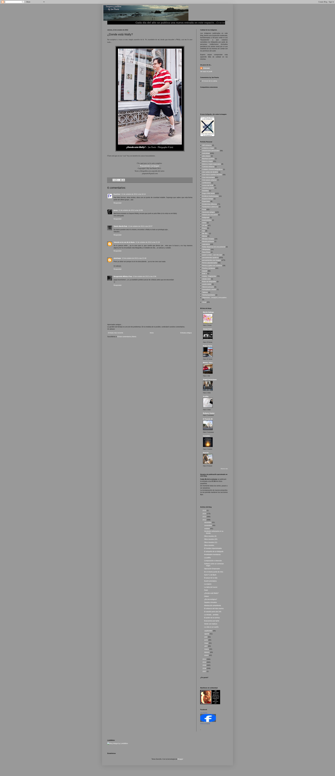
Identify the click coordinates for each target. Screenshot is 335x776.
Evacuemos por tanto (211, 621)
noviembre (208, 525)
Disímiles (205, 191)
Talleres (205, 292)
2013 (205, 517)
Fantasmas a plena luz (210, 207)
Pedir (206, 590)
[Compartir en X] (118, 180)
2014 (205, 514)
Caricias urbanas (208, 167)
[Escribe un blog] (116, 180)
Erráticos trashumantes (210, 196)
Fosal (204, 209)
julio (206, 637)
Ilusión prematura (210, 581)
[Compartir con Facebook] (121, 180)
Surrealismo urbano (209, 290)
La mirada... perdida (211, 615)
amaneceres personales (210, 151)
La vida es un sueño (211, 627)
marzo (206, 649)
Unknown (206, 68)
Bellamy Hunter (209, 413)
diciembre (208, 522)
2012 (205, 520)
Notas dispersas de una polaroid (213, 247)
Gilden (206, 596)
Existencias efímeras (209, 204)
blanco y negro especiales (211, 164)
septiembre (208, 631)
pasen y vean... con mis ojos (212, 255)
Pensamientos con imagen (149, 165)
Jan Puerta (203, 713)
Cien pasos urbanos (209, 180)
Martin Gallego (208, 312)
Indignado (205, 217)
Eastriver (117, 194)
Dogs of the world (208, 193)
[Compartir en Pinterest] (123, 180)
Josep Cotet (207, 329)
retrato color (206, 279)
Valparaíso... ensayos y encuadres (214, 298)
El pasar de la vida (210, 578)
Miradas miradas (208, 239)
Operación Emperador (212, 569)
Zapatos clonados (210, 602)
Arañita (205, 396)
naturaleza (206, 244)
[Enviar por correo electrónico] (113, 180)
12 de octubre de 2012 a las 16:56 (130, 210)
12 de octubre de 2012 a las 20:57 (140, 226)
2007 (205, 671)
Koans (204, 228)
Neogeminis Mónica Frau (123, 276)
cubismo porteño (208, 188)
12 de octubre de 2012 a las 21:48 (134, 258)
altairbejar (117, 258)
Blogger (180, 759)
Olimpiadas (206, 249)
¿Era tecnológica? (210, 599)
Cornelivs (206, 436)
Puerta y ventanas (208, 268)
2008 (205, 668)
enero (206, 655)
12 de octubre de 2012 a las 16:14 (133, 194)
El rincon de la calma (209, 81)
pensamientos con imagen (211, 260)
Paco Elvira (206, 252)
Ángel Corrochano (210, 380)
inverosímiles (207, 220)
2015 (205, 510)
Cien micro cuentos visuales (212, 175)
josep (116, 210)
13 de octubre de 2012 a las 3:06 (144, 276)
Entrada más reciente (115, 333)
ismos (204, 223)
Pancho (206, 453)
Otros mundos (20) (210, 539)
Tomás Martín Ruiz (120, 226)
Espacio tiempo (207, 199)
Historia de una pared (210, 215)
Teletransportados (208, 295)
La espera (207, 584)
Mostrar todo (224, 468)
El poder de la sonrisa (212, 618)
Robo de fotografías (209, 282)
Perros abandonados (209, 263)
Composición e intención (213, 561)
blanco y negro (207, 161)
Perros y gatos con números (212, 266)
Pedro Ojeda (207, 346)
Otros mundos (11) (210, 542)
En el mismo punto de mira (213, 572)
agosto (207, 634)
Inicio (152, 333)
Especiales (206, 201)
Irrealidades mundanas (212, 554)
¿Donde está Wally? (211, 593)
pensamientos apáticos (210, 258)
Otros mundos (209, 545)
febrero (207, 652)
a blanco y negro (208, 148)
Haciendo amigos (208, 212)
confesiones (206, 183)
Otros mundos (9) (210, 536)
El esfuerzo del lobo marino (214, 608)
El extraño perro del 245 (212, 612)
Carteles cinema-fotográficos (212, 169)
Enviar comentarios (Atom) (126, 337)
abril (206, 646)
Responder (118, 203)
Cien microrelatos (208, 177)
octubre (207, 529)
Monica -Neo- (208, 363)
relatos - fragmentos (209, 276)
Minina (204, 236)
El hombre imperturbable (213, 548)
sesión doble (206, 284)
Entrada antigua (186, 333)
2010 (205, 662)
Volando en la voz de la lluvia (124, 242)
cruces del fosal (207, 185)
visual (204, 302)
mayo (206, 643)
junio (206, 640)
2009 (205, 665)
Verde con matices (210, 624)
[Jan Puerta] (208, 721)
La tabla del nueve (210, 587)
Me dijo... (205, 233)
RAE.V (204, 274)
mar (203, 231)
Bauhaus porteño (208, 159)
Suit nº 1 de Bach (210, 575)
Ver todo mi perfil (206, 71)
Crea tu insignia (205, 723)
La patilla (207, 558)
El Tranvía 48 (208, 419)
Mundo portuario (208, 241)
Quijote (204, 271)
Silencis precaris (208, 287)
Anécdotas (206, 153)
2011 (205, 659)
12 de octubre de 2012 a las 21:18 (147, 242)
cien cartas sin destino (210, 172)
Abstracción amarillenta (212, 605)
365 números (207, 145)
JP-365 (204, 225)
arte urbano (206, 156)
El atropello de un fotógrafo (213, 551)
